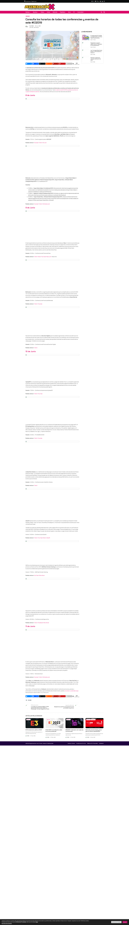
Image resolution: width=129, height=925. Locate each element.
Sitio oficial (41, 575)
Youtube (36, 142)
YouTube (43, 256)
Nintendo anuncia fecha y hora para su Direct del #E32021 (94, 730)
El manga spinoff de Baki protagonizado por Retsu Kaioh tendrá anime (96, 37)
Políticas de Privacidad (92, 743)
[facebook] (92, 1)
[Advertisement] (92, 74)
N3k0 (32, 26)
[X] (93, 1)
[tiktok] (98, 1)
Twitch (40, 142)
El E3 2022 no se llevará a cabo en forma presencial (54, 730)
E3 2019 (29, 700)
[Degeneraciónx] (39, 6)
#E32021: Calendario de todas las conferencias (74, 730)
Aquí (37, 922)
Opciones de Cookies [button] (116, 922)
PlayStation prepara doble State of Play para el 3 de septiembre (96, 44)
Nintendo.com (46, 204)
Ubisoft (48, 538)
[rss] (97, 1)
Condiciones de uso (81, 743)
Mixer (39, 256)
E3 (26, 700)
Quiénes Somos (71, 743)
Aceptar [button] (125, 922)
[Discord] (100, 1)
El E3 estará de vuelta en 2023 (34, 730)
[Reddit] (102, 1)
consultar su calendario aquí (71, 691)
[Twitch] (104, 1)
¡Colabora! (101, 743)
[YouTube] (95, 1)
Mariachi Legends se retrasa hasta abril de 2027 (96, 59)
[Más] (69, 64)
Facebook (40, 622)
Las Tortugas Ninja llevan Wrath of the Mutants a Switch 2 (96, 51)
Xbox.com (48, 256)
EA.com (45, 142)
